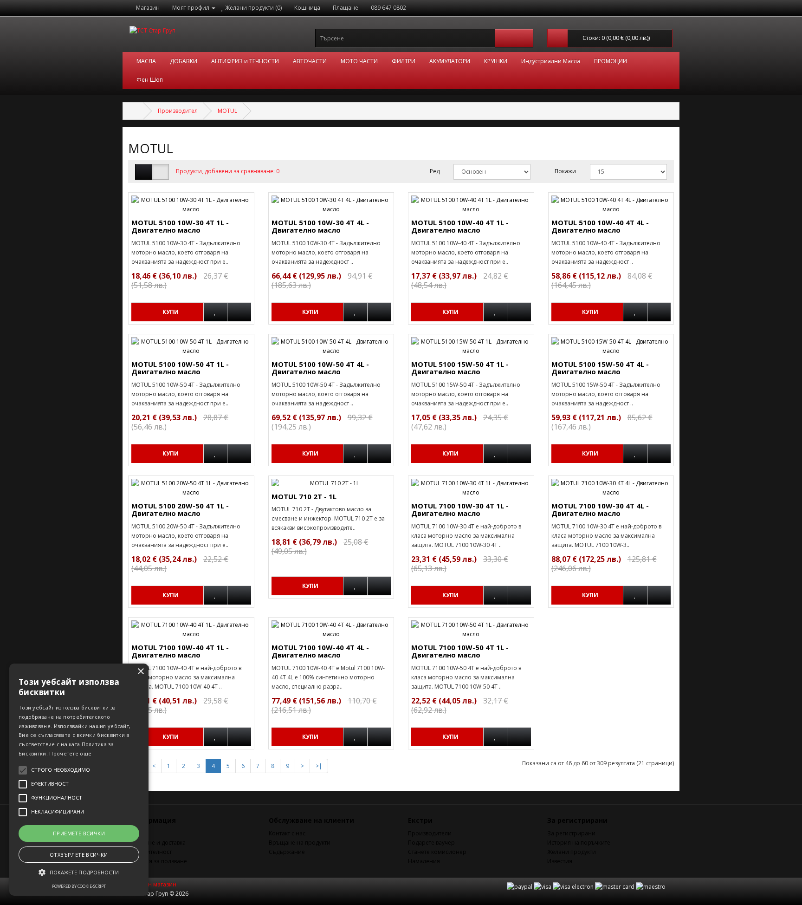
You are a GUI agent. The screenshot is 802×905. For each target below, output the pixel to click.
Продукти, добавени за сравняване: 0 (227, 171)
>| (319, 766)
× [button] (140, 671)
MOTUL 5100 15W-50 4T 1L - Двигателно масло (460, 368)
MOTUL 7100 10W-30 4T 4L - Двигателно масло (600, 509)
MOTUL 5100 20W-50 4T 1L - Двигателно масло (180, 509)
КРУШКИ (495, 61)
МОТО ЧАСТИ (359, 61)
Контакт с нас (287, 833)
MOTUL (227, 111)
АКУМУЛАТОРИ (449, 61)
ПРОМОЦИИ (610, 61)
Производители (430, 833)
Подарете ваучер (431, 842)
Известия (559, 861)
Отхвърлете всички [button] (79, 854)
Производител (178, 111)
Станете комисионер (437, 852)
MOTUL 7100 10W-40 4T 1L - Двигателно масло (180, 651)
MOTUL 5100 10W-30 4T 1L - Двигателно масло (180, 226)
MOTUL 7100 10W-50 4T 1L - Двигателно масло (460, 651)
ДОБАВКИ (183, 61)
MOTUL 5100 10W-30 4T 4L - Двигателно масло (320, 226)
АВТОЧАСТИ (310, 61)
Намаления (424, 861)
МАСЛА (146, 61)
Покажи (565, 171)
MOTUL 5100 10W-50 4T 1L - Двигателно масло (180, 368)
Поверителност (150, 852)
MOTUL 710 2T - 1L (304, 496)
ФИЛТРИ (403, 61)
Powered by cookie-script (79, 886)
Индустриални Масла (550, 61)
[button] (79, 872)
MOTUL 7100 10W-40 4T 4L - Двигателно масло (320, 651)
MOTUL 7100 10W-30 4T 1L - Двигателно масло (460, 509)
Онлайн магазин (152, 884)
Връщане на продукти (299, 842)
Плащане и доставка (157, 842)
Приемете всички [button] (79, 833)
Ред (435, 171)
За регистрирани (571, 833)
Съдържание (287, 852)
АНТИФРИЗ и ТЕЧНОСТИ (245, 61)
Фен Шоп (149, 80)
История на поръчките (578, 842)
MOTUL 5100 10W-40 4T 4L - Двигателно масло (600, 226)
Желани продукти (571, 852)
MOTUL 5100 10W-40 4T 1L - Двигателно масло (460, 226)
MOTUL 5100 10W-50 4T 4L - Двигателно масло (320, 368)
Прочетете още (70, 753)
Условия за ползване (158, 861)
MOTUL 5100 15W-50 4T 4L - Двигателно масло (600, 368)
